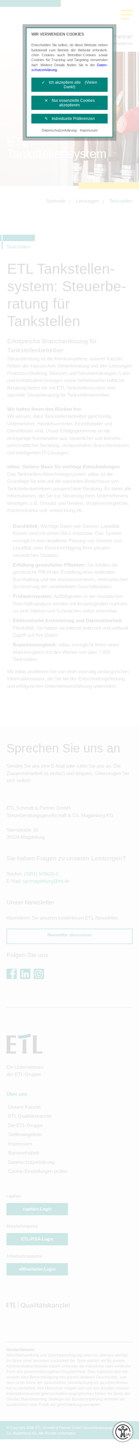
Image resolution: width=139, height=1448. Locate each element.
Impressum (89, 130)
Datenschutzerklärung (59, 130)
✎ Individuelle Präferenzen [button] (70, 118)
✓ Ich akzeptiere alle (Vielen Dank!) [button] (69, 84)
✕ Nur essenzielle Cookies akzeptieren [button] (70, 102)
